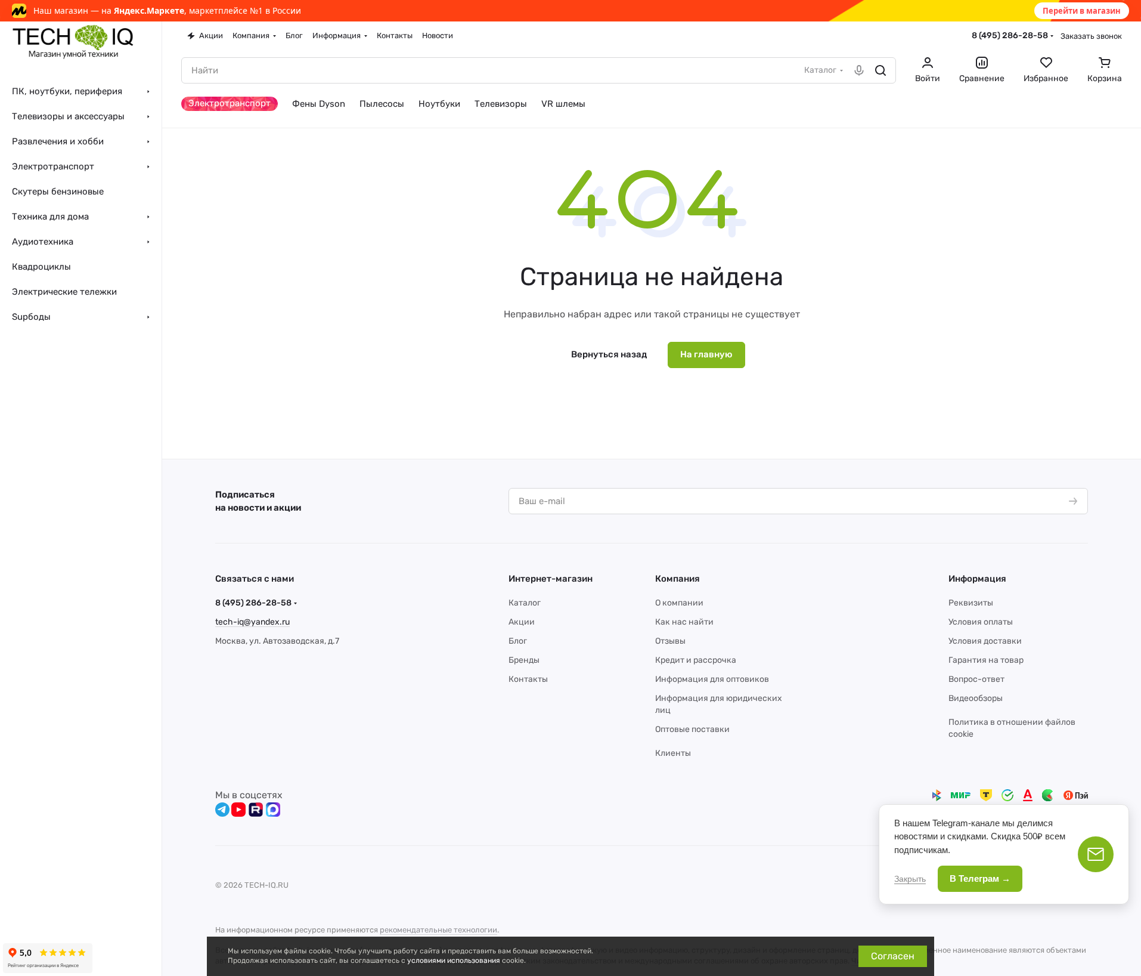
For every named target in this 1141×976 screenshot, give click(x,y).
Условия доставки (985, 641)
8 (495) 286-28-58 (1010, 35)
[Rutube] (256, 809)
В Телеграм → (980, 878)
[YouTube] (238, 809)
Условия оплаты (980, 622)
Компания (677, 578)
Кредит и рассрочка (695, 660)
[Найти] (880, 70)
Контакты (528, 679)
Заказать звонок (1091, 36)
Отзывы (670, 641)
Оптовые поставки (692, 729)
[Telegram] (222, 809)
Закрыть (910, 879)
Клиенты (673, 753)
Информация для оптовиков (712, 679)
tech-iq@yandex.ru (252, 622)
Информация (977, 578)
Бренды (524, 660)
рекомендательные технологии (438, 929)
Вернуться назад (609, 354)
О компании (679, 603)
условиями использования (453, 960)
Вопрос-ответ (976, 679)
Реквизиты (970, 603)
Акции (522, 622)
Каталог (525, 603)
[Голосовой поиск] (859, 70)
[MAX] (273, 809)
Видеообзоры (975, 698)
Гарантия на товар (986, 660)
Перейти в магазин (1082, 10)
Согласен (892, 956)
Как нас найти (684, 622)
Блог (518, 641)
